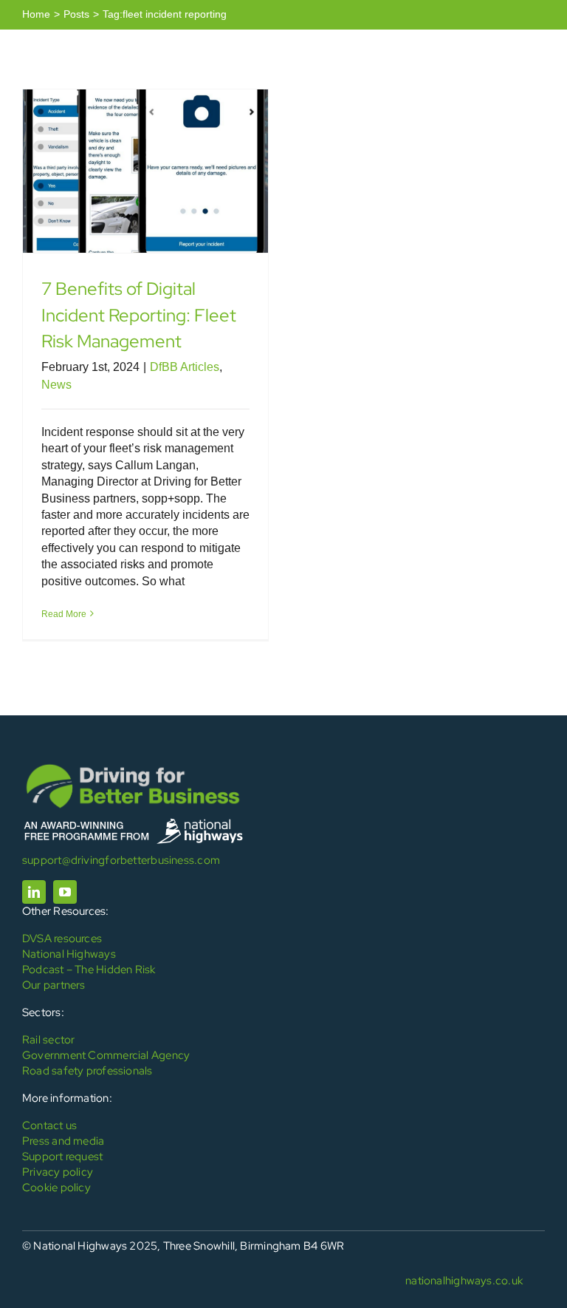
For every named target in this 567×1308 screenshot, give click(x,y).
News (56, 384)
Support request (62, 1156)
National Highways (69, 954)
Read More (63, 614)
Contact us (49, 1125)
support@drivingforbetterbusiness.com (121, 860)
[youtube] (65, 892)
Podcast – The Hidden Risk (89, 969)
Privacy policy (57, 1172)
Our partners (54, 985)
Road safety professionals (87, 1070)
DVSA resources (62, 938)
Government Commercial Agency (106, 1055)
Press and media (63, 1141)
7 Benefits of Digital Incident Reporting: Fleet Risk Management (138, 314)
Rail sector (48, 1039)
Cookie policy (56, 1187)
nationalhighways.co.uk (464, 1280)
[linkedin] (34, 892)
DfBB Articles (184, 367)
